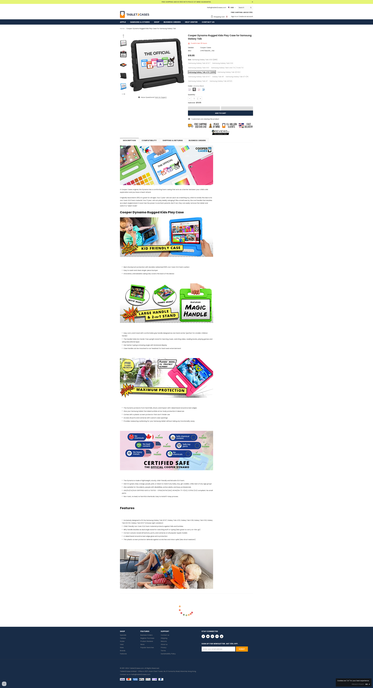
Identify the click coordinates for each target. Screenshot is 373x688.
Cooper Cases (205, 47)
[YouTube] (221, 636)
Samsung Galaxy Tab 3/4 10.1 (229, 72)
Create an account (245, 16)
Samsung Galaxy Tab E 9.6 (222, 63)
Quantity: (191, 95)
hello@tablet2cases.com (140, 674)
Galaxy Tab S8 (218, 77)
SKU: (189, 51)
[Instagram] (212, 636)
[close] (252, 2)
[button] (204, 108)
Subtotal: (191, 103)
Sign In (233, 16)
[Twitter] (208, 636)
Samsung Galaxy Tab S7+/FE (237, 77)
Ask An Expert (161, 97)
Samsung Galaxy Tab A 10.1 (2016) (201, 72)
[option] (157, 65)
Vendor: (191, 47)
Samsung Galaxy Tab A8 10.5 (221, 81)
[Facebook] (203, 636)
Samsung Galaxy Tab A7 (198, 81)
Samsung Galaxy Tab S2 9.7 (199, 63)
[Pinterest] (217, 636)
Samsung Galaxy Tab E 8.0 (198, 68)
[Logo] (134, 14)
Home (122, 28)
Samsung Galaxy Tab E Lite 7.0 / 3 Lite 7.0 (227, 68)
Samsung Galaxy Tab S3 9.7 (199, 77)
